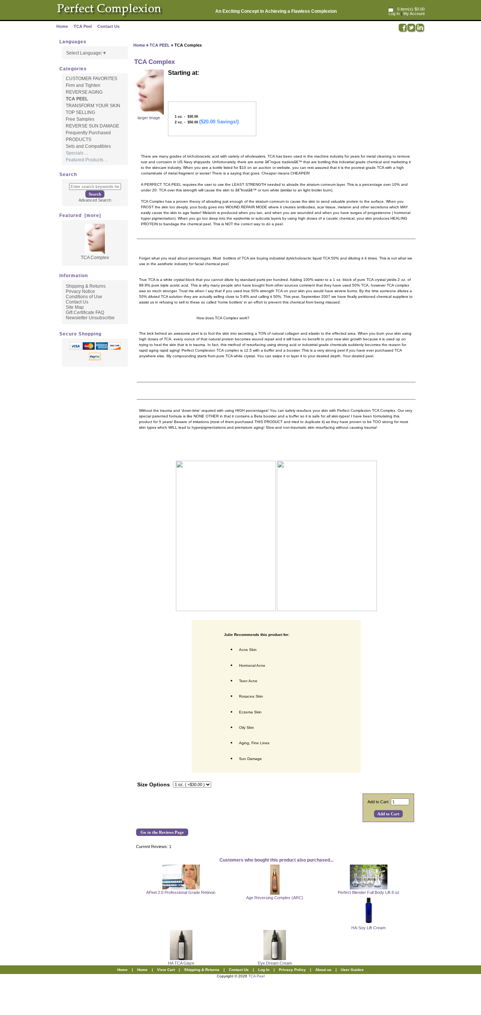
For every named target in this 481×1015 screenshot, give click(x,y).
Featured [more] (80, 215)
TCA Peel (83, 26)
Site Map (75, 307)
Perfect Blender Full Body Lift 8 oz (368, 892)
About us (323, 970)
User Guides (352, 970)
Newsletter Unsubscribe (90, 317)
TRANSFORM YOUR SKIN (93, 105)
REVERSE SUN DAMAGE (92, 126)
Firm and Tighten (83, 85)
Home (62, 26)
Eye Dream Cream (275, 963)
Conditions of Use (84, 296)
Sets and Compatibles (88, 146)
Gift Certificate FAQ (85, 312)
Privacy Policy (292, 970)
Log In (394, 13)
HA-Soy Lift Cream (368, 927)
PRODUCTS (78, 139)
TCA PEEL (160, 45)
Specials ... (77, 153)
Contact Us (108, 26)
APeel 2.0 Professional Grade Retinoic (181, 892)
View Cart (166, 970)
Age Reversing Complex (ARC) (274, 897)
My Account (414, 13)
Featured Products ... (87, 159)
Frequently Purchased (88, 132)
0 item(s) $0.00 (411, 9)
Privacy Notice (80, 291)
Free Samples (80, 119)
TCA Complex (95, 257)
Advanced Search (95, 200)
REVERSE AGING (84, 92)
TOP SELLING (80, 112)
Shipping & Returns (86, 286)
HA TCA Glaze (181, 963)
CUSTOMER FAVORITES (91, 78)
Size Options (153, 784)
